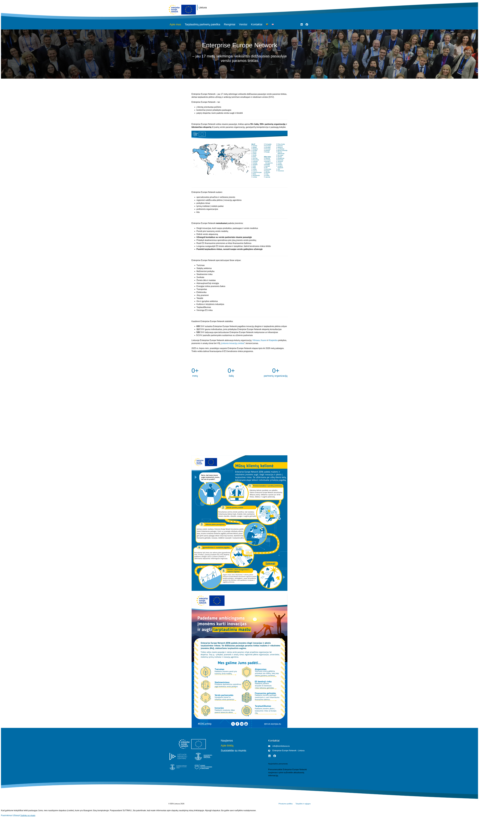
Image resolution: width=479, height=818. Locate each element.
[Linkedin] (301, 24)
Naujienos (227, 740)
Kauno (264, 340)
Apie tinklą (227, 745)
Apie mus (175, 24)
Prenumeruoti (274, 780)
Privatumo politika (286, 804)
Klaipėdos (273, 340)
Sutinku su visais (27, 815)
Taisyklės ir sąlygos (303, 804)
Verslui (243, 24)
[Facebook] (307, 24)
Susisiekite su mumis (233, 750)
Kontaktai (256, 24)
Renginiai (229, 24)
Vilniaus (256, 340)
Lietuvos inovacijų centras (232, 343)
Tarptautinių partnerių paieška (202, 24)
